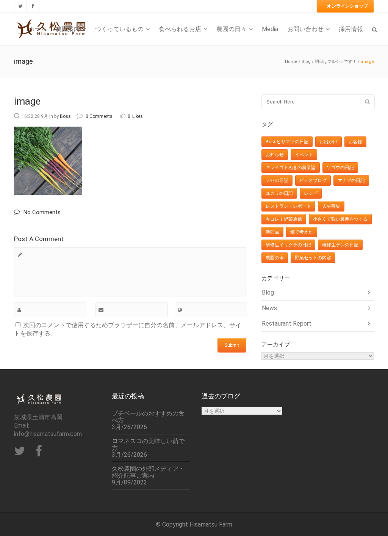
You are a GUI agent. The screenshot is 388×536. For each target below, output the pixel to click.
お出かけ (328, 141)
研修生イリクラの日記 (288, 245)
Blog (306, 61)
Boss (65, 116)
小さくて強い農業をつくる (340, 219)
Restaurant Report (286, 323)
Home (291, 61)
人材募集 (331, 206)
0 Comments (99, 116)
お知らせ (275, 154)
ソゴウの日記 (340, 167)
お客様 (355, 141)
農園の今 (275, 257)
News (269, 308)
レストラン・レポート (288, 206)
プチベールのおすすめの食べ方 (148, 417)
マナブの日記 (351, 180)
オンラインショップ (347, 6)
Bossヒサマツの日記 (287, 141)
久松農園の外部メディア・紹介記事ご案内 (148, 472)
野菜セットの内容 (313, 257)
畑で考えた (301, 232)
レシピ (311, 193)
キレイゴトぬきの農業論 (291, 167)
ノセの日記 (277, 180)
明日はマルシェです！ (336, 61)
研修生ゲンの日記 (340, 245)
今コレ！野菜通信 (284, 219)
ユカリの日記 (279, 193)
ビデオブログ (313, 180)
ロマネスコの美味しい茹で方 (148, 444)
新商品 (272, 232)
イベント (304, 154)
